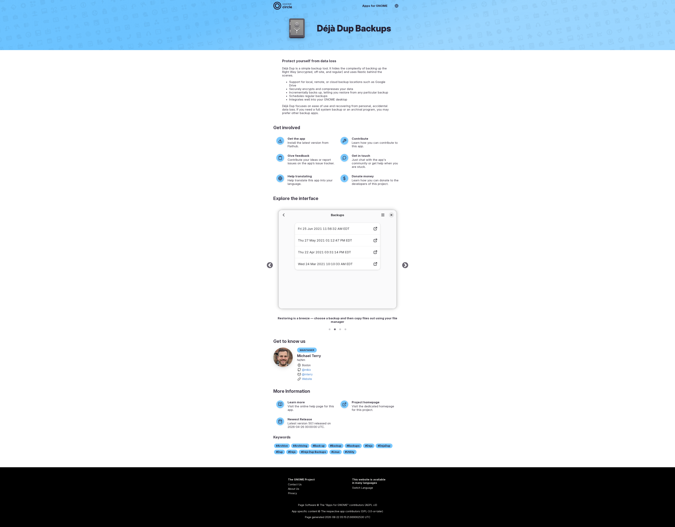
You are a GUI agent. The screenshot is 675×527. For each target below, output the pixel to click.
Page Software (307, 505)
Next (405, 265)
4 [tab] (345, 329)
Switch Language (362, 487)
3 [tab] (340, 329)
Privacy (292, 493)
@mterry (307, 374)
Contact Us (295, 484)
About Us (293, 488)
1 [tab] (329, 329)
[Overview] (282, 6)
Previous (270, 265)
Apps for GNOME (374, 6)
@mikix (306, 369)
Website (307, 379)
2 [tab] (335, 329)
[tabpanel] (337, 265)
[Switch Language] (396, 6)
